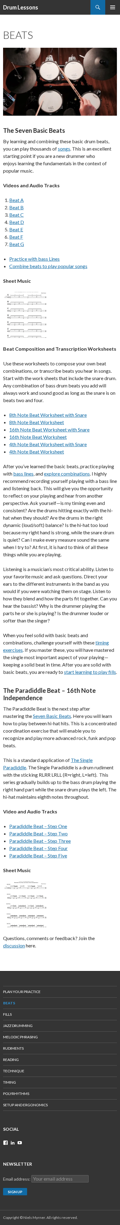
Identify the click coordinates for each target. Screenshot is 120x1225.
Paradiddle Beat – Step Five (38, 855)
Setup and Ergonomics (25, 1105)
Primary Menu (112, 7)
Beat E (16, 229)
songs (64, 148)
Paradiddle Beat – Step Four (38, 848)
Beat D (16, 222)
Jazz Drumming (18, 1025)
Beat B (16, 207)
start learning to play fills (90, 672)
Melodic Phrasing (20, 1037)
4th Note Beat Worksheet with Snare (48, 444)
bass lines (23, 473)
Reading (11, 1059)
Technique (13, 1071)
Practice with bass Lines (34, 259)
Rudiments (13, 1048)
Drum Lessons (20, 7)
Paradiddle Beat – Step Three (40, 841)
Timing (9, 1082)
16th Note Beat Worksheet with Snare (49, 429)
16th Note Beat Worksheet (38, 437)
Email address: (17, 1179)
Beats (9, 1003)
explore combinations (67, 473)
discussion (14, 945)
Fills (7, 1014)
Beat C (16, 215)
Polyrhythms (16, 1093)
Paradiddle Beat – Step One (38, 826)
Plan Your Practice (22, 991)
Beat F (16, 237)
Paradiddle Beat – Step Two (38, 833)
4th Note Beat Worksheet (36, 451)
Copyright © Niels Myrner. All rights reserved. (40, 1217)
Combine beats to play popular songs (48, 266)
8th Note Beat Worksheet (36, 422)
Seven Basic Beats (52, 716)
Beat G (16, 244)
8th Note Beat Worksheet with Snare (48, 415)
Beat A (16, 200)
